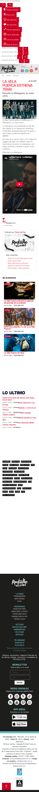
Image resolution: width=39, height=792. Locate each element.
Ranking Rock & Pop (19, 616)
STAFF (19, 601)
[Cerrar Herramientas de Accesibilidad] (10, 5)
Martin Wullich (24, 475)
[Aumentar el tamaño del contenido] (25, 49)
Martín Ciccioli (7, 478)
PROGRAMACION (19, 596)
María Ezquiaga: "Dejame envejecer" (19, 268)
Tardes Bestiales (19, 614)
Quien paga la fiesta (19, 611)
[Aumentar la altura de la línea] (25, 57)
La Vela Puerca (8, 225)
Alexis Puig (15, 461)
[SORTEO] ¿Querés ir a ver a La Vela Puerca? (19, 328)
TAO (23, 491)
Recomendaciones (9, 488)
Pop (29, 481)
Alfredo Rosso (26, 461)
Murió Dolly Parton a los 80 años (18, 263)
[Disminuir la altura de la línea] (19, 57)
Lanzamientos (7, 471)
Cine (32, 465)
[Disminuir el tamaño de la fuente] (20, 53)
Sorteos (7, 310)
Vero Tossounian (8, 495)
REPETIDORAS (19, 599)
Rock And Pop (20, 232)
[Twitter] (3, 219)
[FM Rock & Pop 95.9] (8, 69)
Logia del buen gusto (10, 475)
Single (17, 491)
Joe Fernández (23, 468)
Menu (36, 69)
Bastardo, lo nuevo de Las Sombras (19, 265)
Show (11, 491)
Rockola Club (19, 619)
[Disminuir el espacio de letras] (21, 61)
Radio (20, 485)
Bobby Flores (24, 465)
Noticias (7, 284)
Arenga (5, 465)
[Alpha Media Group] (19, 782)
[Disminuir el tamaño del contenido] (20, 49)
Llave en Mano (19, 471)
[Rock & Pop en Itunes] (19, 724)
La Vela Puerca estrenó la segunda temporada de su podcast (18, 302)
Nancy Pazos (7, 481)
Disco (5, 468)
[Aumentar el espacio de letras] (26, 61)
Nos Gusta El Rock (20, 481)
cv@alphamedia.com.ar (24, 761)
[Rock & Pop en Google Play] (19, 717)
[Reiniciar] (3, 5)
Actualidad (6, 461)
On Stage (7, 336)
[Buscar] (31, 65)
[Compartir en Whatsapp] (5, 222)
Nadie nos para (27, 478)
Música (17, 478)
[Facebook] (3, 222)
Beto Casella (14, 465)
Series (5, 491)
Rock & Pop (27, 488)
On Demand (16, 427)
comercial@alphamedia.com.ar (20, 759)
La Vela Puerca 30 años (14, 353)
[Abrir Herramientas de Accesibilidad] (6, 786)
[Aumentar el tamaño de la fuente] (25, 53)
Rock (19, 488)
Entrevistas (12, 468)
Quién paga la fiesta (9, 485)
